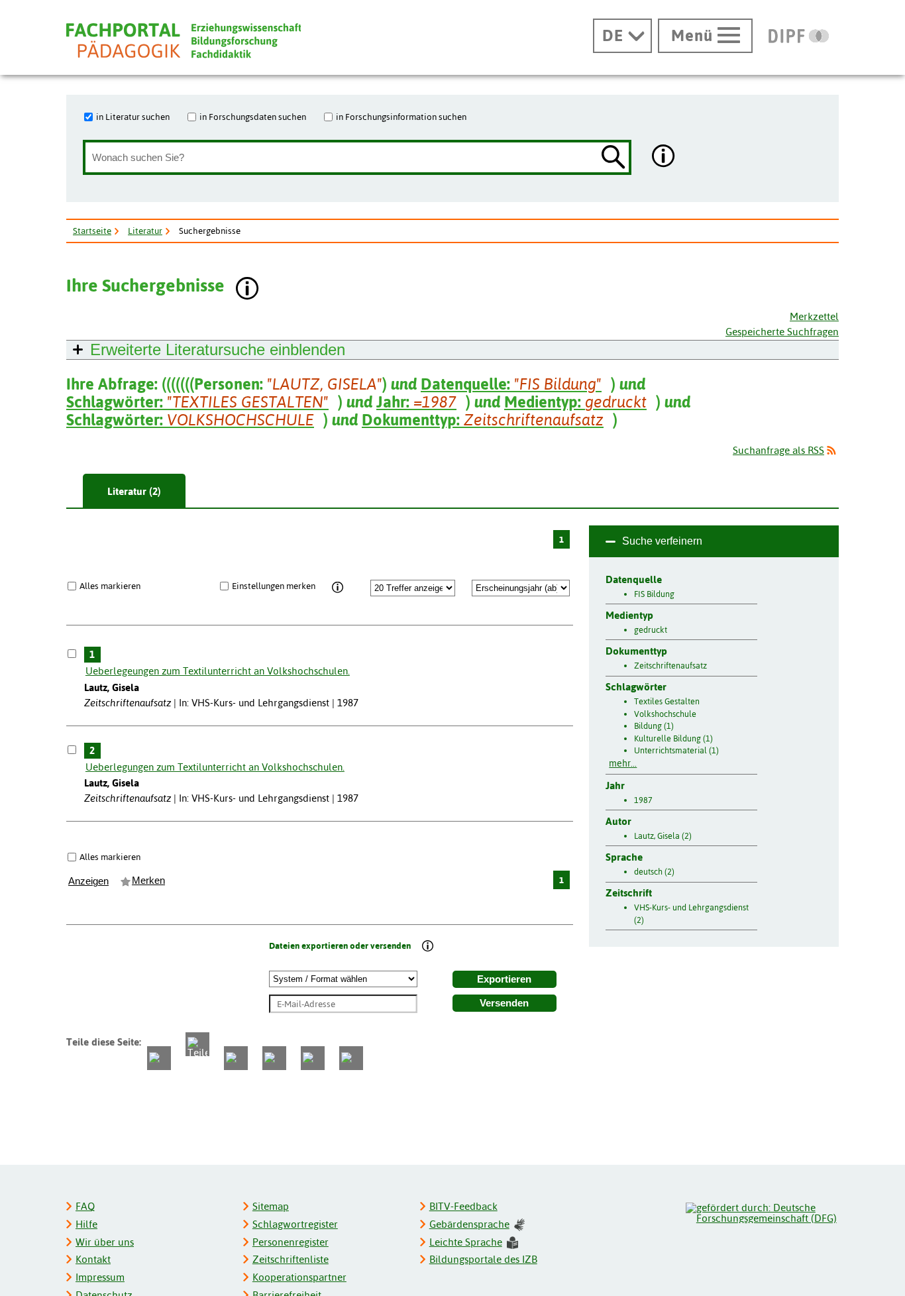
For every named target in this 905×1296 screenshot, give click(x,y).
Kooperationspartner (299, 1277)
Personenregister (290, 1242)
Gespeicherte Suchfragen (782, 331)
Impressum (100, 1277)
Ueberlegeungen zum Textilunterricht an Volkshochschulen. (217, 670)
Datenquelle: (511, 384)
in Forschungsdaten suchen (252, 116)
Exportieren (504, 979)
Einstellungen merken (273, 585)
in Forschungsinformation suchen (401, 116)
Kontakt (93, 1259)
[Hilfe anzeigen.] (664, 157)
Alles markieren (110, 585)
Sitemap (270, 1206)
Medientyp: (575, 402)
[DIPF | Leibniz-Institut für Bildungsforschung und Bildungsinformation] (799, 36)
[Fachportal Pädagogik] (183, 40)
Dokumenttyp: (483, 420)
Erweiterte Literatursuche (217, 349)
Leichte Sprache (465, 1242)
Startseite (92, 230)
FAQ (85, 1206)
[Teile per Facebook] (159, 1058)
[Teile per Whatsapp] (236, 1058)
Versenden (504, 1003)
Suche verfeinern (662, 541)
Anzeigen (88, 881)
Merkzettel (814, 316)
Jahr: (416, 402)
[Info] (338, 587)
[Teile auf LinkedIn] (274, 1058)
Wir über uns (105, 1242)
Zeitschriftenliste (290, 1259)
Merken (148, 880)
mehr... (623, 763)
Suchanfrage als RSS (778, 450)
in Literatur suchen (133, 116)
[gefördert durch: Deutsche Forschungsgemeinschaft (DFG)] (761, 1211)
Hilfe (86, 1224)
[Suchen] (613, 158)
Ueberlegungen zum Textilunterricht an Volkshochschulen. (215, 767)
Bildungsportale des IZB (483, 1259)
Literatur (145, 230)
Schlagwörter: (197, 402)
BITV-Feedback (463, 1206)
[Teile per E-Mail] (313, 1058)
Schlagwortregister (295, 1224)
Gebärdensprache (469, 1224)
